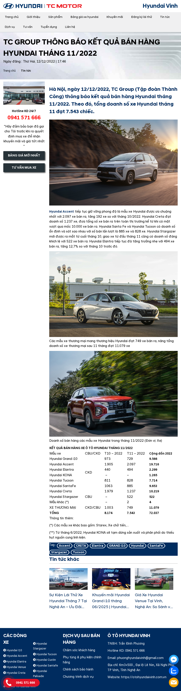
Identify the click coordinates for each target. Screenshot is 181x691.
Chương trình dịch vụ (78, 677)
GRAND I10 (117, 546)
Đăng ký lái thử (141, 17)
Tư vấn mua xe (24, 168)
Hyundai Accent (61, 211)
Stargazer (59, 552)
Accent (64, 546)
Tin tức (165, 17)
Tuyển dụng (49, 27)
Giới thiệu (33, 17)
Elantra (97, 546)
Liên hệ (70, 27)
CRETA (81, 546)
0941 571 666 (135, 651)
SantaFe (156, 546)
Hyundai (137, 546)
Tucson (78, 552)
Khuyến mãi (115, 17)
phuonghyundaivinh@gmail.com (140, 658)
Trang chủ (12, 17)
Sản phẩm (55, 17)
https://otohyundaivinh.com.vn (143, 677)
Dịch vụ (10, 27)
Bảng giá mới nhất (24, 155)
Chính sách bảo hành (78, 669)
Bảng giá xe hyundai (84, 17)
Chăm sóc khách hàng (79, 650)
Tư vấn (27, 27)
